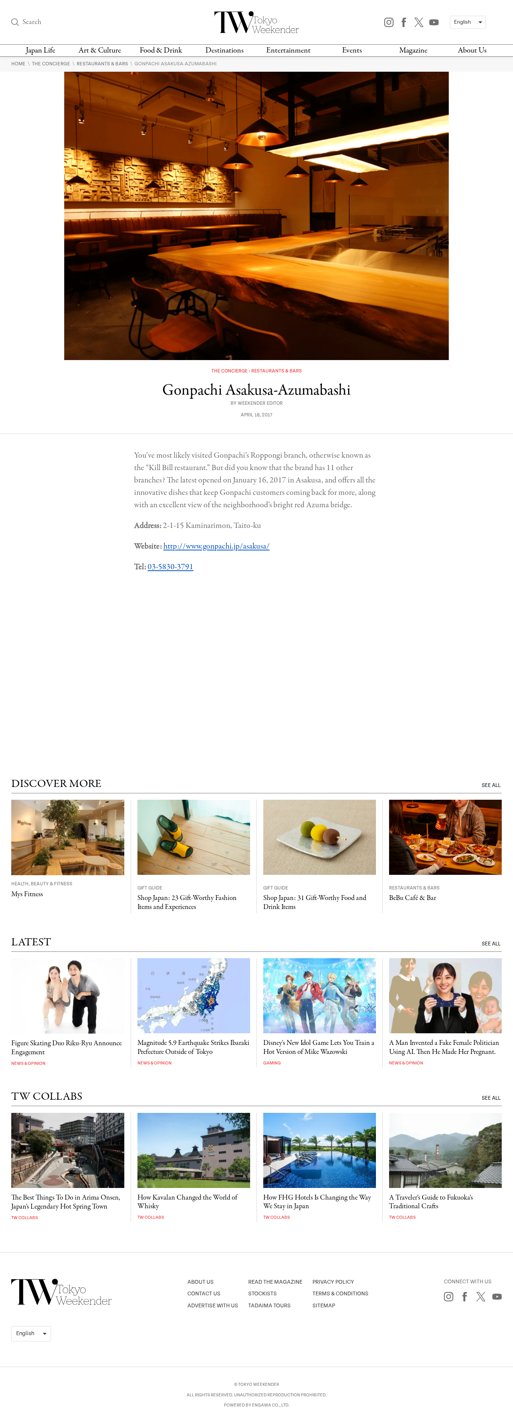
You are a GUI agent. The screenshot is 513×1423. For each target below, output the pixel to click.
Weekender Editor (260, 403)
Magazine (413, 50)
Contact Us (203, 1293)
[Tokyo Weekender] (61, 1303)
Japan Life (40, 50)
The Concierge (51, 64)
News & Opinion (28, 1063)
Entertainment (288, 50)
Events (352, 50)
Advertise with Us (212, 1305)
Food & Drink (161, 50)
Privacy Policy (333, 1282)
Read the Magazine (275, 1282)
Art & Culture (99, 50)
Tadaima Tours (269, 1305)
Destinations (224, 50)
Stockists (262, 1293)
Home (19, 64)
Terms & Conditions (340, 1293)
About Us (472, 50)
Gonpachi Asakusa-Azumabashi (175, 64)
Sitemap (323, 1305)
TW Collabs (24, 1217)
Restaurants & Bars (103, 64)
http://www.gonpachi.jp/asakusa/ (216, 546)
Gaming (272, 1063)
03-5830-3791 (170, 567)
